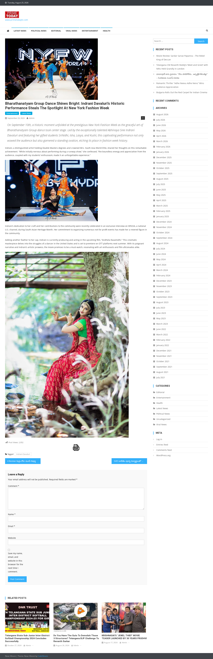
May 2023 (161, 318)
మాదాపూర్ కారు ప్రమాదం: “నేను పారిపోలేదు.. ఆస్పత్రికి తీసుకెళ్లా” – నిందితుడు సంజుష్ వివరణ (182, 76)
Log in (159, 439)
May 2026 (161, 130)
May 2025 (161, 195)
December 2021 (164, 350)
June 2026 (161, 125)
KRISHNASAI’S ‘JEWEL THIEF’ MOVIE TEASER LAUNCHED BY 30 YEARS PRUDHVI (124, 637)
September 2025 (164, 173)
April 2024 (161, 264)
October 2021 (162, 361)
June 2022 (161, 329)
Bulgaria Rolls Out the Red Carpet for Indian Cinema (181, 92)
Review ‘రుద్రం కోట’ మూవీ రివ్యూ (22, 461)
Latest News (20, 30)
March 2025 (162, 205)
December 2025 (164, 157)
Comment (13, 486)
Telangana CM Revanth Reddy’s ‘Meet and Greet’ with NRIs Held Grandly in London (182, 67)
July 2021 (160, 377)
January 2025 (162, 216)
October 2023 (162, 291)
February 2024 (163, 275)
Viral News (71, 30)
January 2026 (162, 152)
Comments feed (164, 450)
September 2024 (164, 237)
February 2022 (163, 339)
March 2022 (162, 334)
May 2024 (161, 259)
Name (12, 514)
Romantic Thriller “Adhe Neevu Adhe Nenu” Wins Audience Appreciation (180, 85)
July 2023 (160, 307)
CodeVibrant (43, 656)
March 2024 (162, 270)
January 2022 (162, 345)
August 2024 (162, 243)
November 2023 (164, 286)
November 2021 (164, 356)
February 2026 (163, 146)
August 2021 (162, 372)
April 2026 (161, 135)
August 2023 (162, 302)
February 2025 (163, 211)
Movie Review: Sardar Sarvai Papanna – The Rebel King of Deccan (180, 57)
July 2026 (160, 119)
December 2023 (164, 280)
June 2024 (161, 254)
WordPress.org (163, 455)
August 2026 (162, 114)
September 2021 (164, 366)
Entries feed (162, 444)
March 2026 (162, 141)
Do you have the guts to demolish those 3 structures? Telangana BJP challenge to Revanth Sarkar (76, 638)
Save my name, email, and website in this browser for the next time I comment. (15, 562)
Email (11, 526)
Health (106, 30)
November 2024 (164, 227)
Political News (38, 30)
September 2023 (164, 297)
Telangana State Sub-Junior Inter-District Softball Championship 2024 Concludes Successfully (27, 638)
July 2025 (160, 184)
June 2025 (161, 189)
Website (12, 538)
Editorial (56, 30)
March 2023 (162, 323)
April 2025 (161, 200)
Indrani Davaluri (23, 454)
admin (31, 118)
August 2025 (162, 178)
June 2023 (161, 313)
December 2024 (164, 221)
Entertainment (90, 30)
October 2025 (162, 168)
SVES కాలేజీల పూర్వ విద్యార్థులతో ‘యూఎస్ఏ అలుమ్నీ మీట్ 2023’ (130, 461)
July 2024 (160, 248)
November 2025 (164, 162)
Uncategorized (163, 419)
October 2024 (162, 232)
